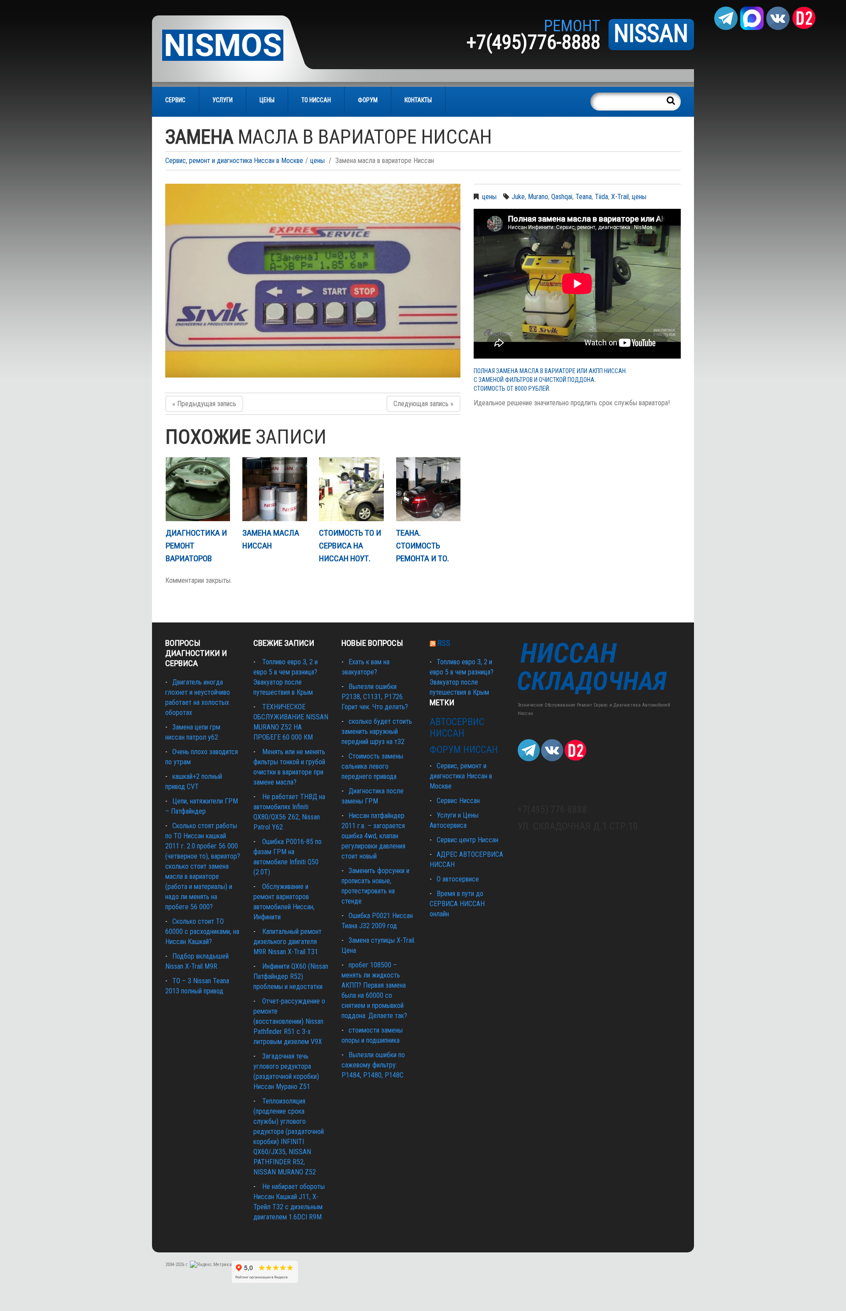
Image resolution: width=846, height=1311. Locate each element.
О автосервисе (458, 879)
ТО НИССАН (316, 100)
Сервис (175, 100)
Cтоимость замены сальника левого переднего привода (372, 766)
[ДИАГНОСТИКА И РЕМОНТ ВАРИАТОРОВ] (198, 489)
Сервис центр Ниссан (467, 840)
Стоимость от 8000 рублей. (512, 388)
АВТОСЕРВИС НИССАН (457, 727)
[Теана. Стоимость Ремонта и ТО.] (428, 489)
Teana (583, 197)
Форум (368, 100)
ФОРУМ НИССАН (464, 749)
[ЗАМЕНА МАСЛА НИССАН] (274, 489)
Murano (538, 197)
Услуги (222, 100)
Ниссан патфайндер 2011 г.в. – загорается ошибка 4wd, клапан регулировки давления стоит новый (373, 835)
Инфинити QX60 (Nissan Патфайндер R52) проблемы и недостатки (290, 976)
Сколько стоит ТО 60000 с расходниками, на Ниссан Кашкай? (202, 931)
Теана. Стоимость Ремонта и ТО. (422, 545)
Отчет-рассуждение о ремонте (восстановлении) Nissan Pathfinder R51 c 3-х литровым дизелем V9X (289, 1021)
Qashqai (561, 197)
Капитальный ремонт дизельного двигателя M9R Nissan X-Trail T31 (287, 941)
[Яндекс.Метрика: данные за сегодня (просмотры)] (211, 1265)
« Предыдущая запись (204, 404)
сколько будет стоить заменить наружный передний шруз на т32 (376, 731)
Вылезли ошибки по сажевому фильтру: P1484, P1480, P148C (373, 1065)
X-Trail (620, 197)
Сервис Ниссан (458, 800)
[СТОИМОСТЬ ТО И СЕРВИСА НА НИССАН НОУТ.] (351, 489)
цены (317, 160)
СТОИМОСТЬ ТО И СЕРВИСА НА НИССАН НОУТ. (350, 545)
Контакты (418, 100)
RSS (444, 643)
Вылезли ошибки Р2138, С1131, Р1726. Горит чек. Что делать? (374, 696)
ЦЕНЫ (267, 100)
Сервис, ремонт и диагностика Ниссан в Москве (234, 160)
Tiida (601, 197)
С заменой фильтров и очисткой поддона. (535, 379)
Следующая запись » (423, 404)
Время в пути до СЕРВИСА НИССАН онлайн (457, 903)
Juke (518, 197)
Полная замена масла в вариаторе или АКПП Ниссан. (550, 370)
